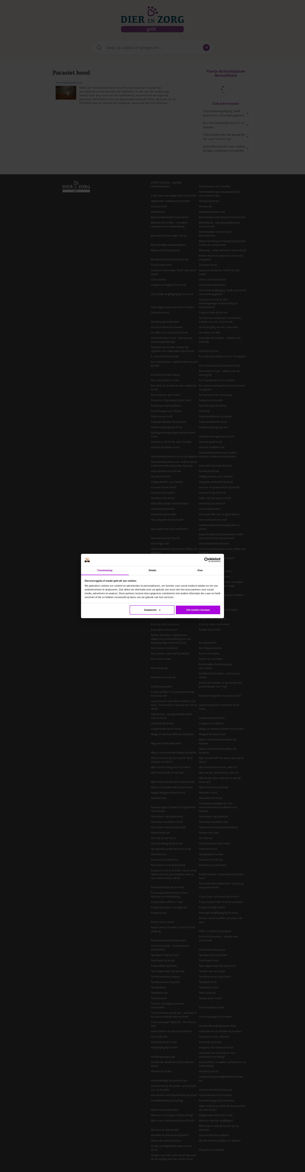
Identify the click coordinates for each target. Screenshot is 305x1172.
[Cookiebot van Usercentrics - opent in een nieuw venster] (206, 559)
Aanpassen (150, 609)
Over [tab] (200, 570)
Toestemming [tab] (104, 570)
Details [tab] (152, 570)
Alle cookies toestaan (198, 609)
